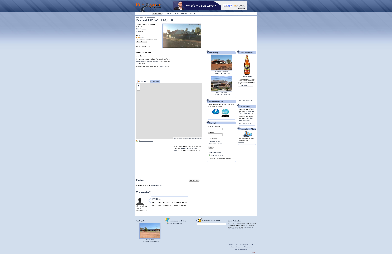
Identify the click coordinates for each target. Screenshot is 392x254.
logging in (155, 61)
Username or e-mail (214, 126)
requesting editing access (143, 61)
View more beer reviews (245, 100)
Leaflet (175, 138)
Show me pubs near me (146, 141)
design (253, 252)
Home (137, 17)
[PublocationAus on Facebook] (216, 114)
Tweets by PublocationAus (174, 223)
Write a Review (141, 42)
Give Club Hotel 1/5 (137, 37)
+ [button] (138, 85)
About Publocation (236, 247)
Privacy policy (248, 247)
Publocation (143, 81)
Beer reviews (181, 13)
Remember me (214, 138)
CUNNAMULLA (151, 17)
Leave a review (164, 66)
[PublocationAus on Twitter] (225, 114)
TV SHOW (156, 198)
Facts (192, 13)
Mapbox (181, 138)
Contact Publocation (241, 249)
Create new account (214, 141)
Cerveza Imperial (247, 76)
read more (241, 142)
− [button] (138, 88)
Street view (155, 81)
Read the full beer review (245, 86)
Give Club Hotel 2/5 (138, 37)
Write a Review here (156, 185)
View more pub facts (244, 123)
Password (211, 132)
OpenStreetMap (188, 138)
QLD (145, 17)
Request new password (215, 144)
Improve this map (197, 138)
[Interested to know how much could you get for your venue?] (210, 9)
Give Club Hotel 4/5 (142, 37)
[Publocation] (149, 7)
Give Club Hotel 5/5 (143, 37)
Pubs (169, 13)
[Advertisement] (187, 67)
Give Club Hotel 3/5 (140, 37)
